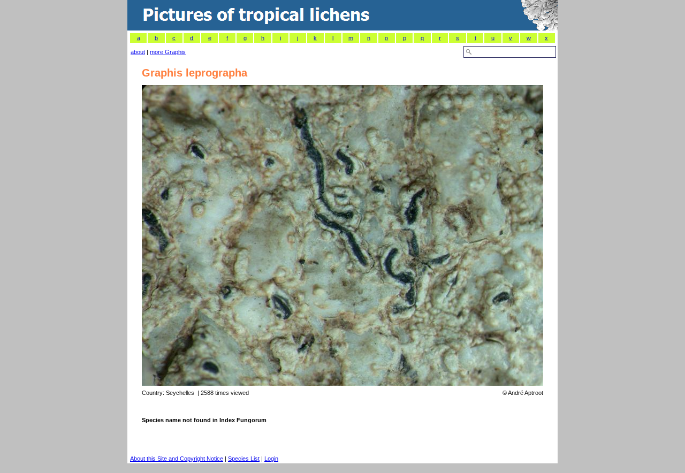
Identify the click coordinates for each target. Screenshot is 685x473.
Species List (244, 458)
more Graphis (168, 52)
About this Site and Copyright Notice (176, 458)
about (138, 52)
